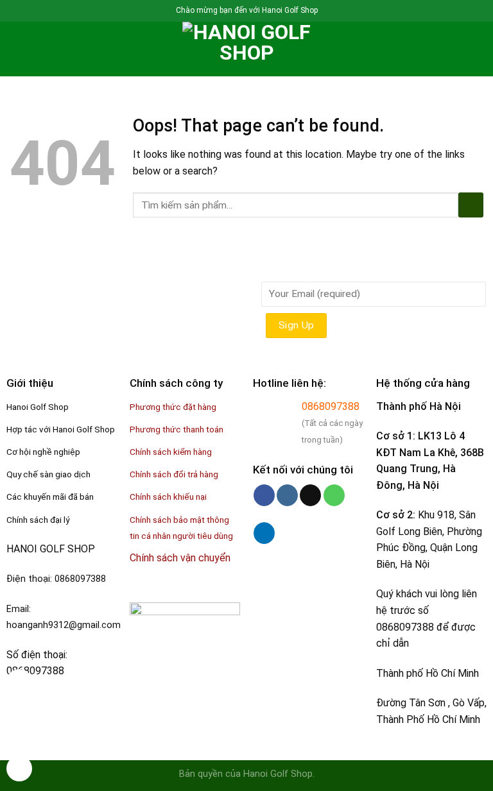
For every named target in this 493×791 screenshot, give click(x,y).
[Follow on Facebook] (264, 495)
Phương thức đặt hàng (173, 407)
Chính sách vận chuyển (180, 558)
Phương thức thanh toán (176, 429)
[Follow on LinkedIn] (264, 533)
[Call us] (334, 495)
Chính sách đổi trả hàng (174, 474)
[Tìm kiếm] (39, 49)
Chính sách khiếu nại (168, 496)
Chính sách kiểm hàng (171, 452)
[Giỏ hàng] (477, 49)
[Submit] (470, 204)
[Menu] (17, 49)
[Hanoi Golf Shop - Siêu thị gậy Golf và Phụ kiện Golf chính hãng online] (246, 49)
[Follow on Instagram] (287, 495)
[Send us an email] (310, 495)
